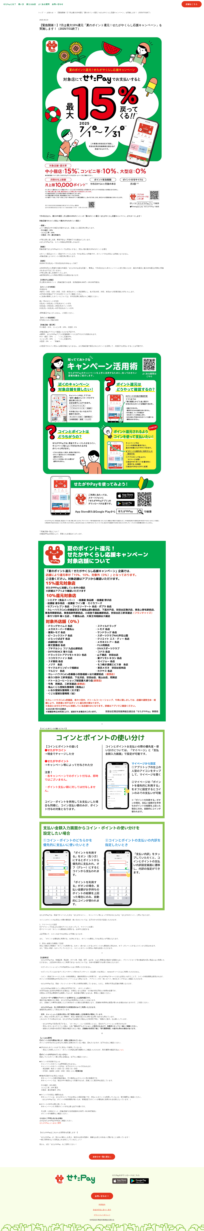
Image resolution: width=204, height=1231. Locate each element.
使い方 (21, 4)
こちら (121, 1050)
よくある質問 (43, 4)
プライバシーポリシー (102, 1215)
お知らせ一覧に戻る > (102, 1156)
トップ (40, 12)
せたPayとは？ (9, 4)
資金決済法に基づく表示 (102, 1210)
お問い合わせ (57, 4)
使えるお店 (31, 4)
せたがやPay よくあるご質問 (50, 1123)
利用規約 (102, 1204)
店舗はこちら (192, 4)
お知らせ (50, 12)
